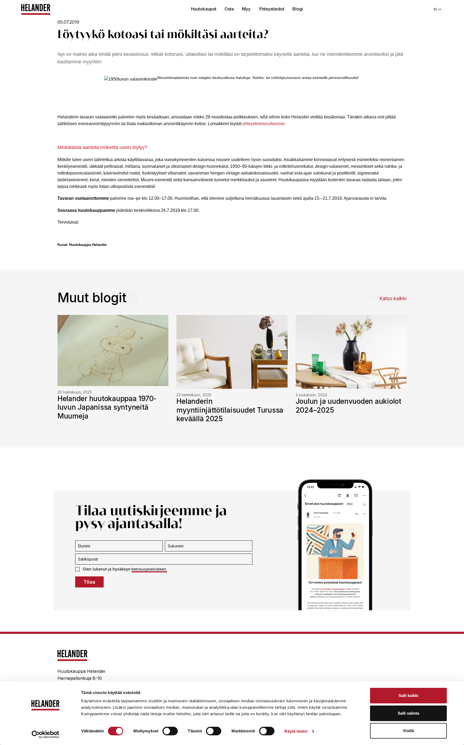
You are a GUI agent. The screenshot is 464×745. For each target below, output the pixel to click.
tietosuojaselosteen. (149, 569)
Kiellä (408, 730)
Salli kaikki (408, 695)
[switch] (170, 731)
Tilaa (89, 582)
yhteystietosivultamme (263, 123)
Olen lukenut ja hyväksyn (125, 569)
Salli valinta (408, 713)
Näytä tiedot (295, 731)
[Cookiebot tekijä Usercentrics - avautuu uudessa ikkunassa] (45, 735)
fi (435, 9)
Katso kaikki (393, 298)
